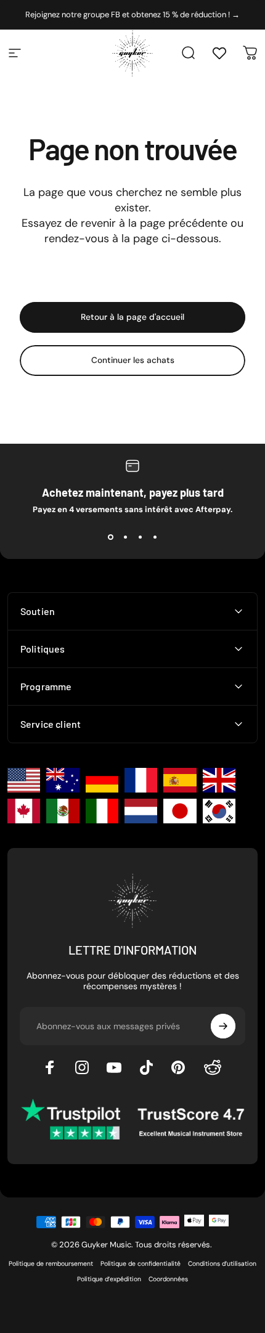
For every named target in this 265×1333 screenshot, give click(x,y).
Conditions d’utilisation (222, 1264)
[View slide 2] (125, 536)
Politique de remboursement (51, 1264)
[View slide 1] (110, 536)
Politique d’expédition (109, 1279)
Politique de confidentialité (140, 1264)
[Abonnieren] (223, 1026)
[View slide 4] (154, 536)
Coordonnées (168, 1279)
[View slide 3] (139, 536)
